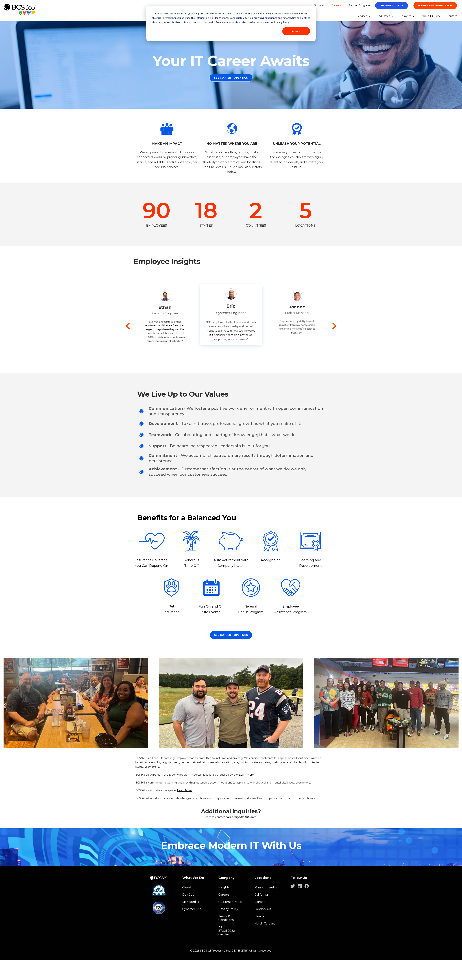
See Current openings (231, 635)
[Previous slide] (128, 326)
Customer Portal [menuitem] (230, 902)
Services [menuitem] (362, 16)
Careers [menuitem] (336, 5)
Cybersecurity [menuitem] (192, 909)
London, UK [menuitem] (262, 909)
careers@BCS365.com (241, 817)
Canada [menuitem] (259, 902)
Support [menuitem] (319, 5)
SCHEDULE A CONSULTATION (435, 5)
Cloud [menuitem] (186, 887)
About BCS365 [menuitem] (431, 16)
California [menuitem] (261, 894)
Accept (296, 31)
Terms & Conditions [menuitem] (226, 918)
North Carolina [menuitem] (265, 923)
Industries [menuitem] (384, 16)
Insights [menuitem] (406, 16)
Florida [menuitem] (259, 916)
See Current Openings (231, 77)
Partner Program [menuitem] (359, 5)
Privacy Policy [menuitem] (228, 909)
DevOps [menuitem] (188, 894)
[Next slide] (334, 326)
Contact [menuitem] (452, 16)
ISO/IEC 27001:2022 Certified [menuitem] (226, 930)
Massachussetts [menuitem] (265, 887)
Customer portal (392, 5)
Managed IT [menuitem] (191, 902)
